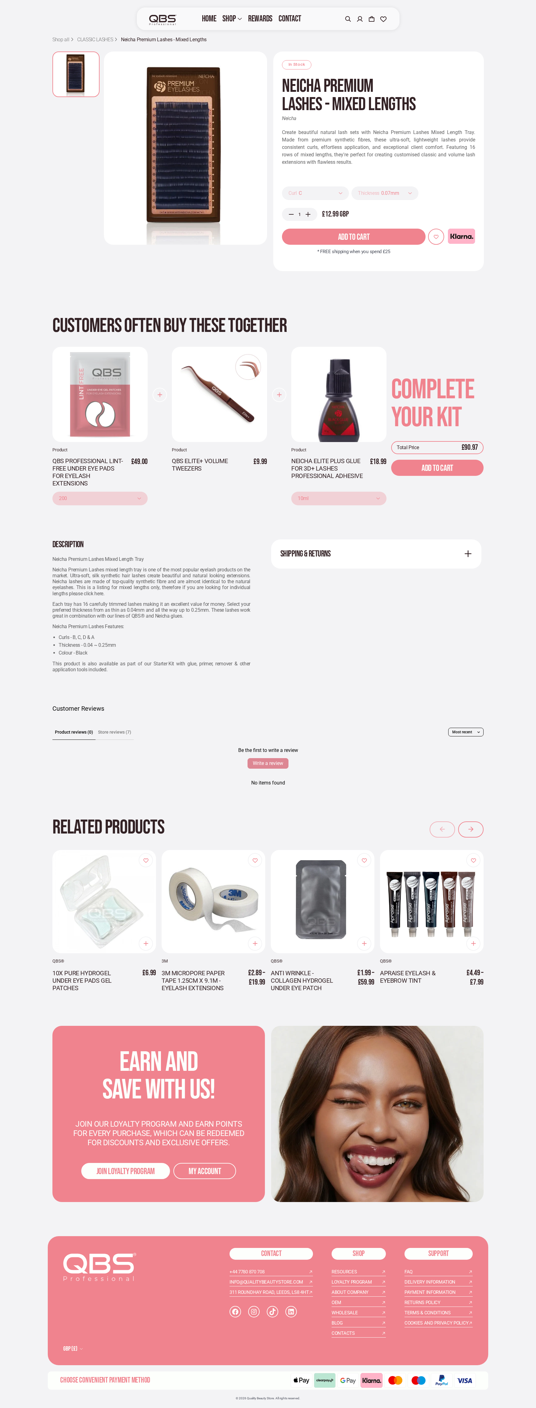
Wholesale (345, 1313)
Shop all (60, 39)
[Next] (471, 829)
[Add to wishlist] (436, 237)
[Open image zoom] (185, 148)
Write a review (268, 763)
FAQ (408, 1272)
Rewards (260, 19)
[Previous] (442, 829)
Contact (290, 19)
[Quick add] (146, 943)
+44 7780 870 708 (247, 1272)
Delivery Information (429, 1282)
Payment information (429, 1292)
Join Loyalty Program (125, 1171)
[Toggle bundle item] (160, 395)
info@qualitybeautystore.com (266, 1282)
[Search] (348, 19)
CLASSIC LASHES (95, 39)
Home (209, 19)
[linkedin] (291, 1311)
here (98, 594)
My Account (205, 1171)
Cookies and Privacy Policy (436, 1323)
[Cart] (371, 19)
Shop (229, 19)
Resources (344, 1272)
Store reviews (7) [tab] (114, 732)
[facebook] (235, 1311)
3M (165, 961)
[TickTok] (272, 1311)
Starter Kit (164, 664)
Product (60, 449)
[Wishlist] (383, 19)
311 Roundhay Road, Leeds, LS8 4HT (269, 1292)
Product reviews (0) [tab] (74, 732)
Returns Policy (422, 1302)
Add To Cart (437, 468)
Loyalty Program (352, 1282)
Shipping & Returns (305, 554)
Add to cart (354, 237)
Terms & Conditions (427, 1313)
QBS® (58, 961)
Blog (337, 1323)
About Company (350, 1292)
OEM (336, 1302)
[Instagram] (254, 1311)
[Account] (360, 19)
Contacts (343, 1333)
